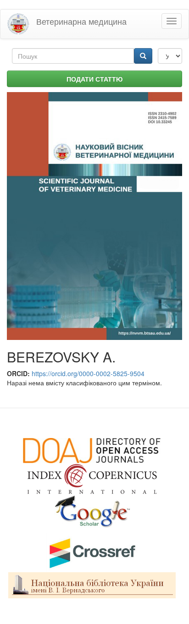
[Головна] (18, 24)
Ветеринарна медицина (81, 21)
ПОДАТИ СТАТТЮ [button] (94, 78)
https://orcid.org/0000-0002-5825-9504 (88, 373)
